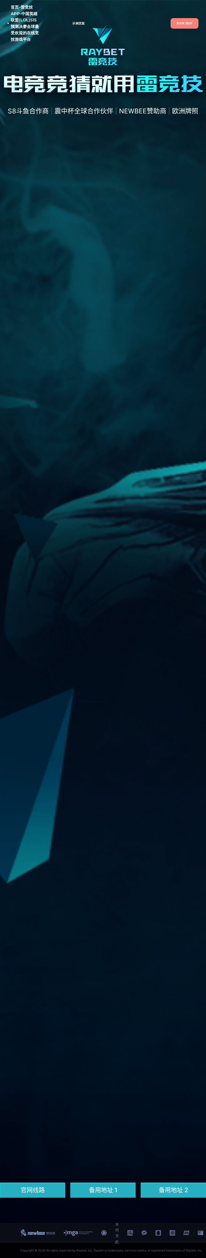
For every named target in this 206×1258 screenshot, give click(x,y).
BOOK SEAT (184, 23)
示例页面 (78, 23)
